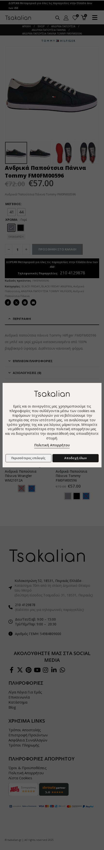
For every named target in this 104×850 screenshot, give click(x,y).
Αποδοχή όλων (75, 458)
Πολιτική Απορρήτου (52, 445)
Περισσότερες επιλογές (28, 458)
